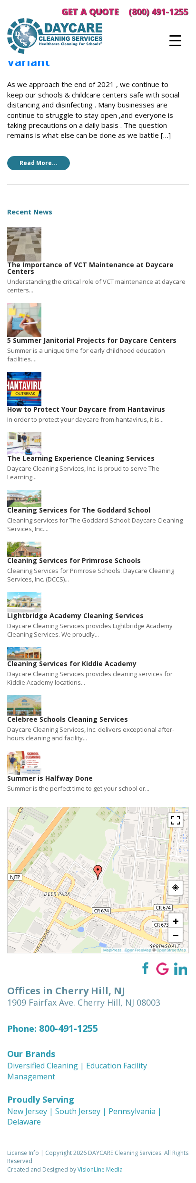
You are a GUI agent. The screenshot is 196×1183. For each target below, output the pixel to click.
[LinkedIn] (180, 968)
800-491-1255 (68, 1028)
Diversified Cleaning (42, 1065)
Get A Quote (89, 11)
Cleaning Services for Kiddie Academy (72, 663)
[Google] (162, 968)
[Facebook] (144, 968)
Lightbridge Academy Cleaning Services (75, 615)
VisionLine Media (100, 1169)
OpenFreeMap (138, 950)
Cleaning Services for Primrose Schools (74, 560)
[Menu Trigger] (175, 40)
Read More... (39, 163)
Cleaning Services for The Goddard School (78, 509)
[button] (98, 872)
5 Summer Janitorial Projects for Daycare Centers (91, 340)
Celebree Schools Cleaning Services (67, 719)
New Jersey (27, 1111)
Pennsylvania (132, 1111)
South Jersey (77, 1111)
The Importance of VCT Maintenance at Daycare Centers (90, 268)
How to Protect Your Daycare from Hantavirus (86, 409)
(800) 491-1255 (158, 11)
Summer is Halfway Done (50, 778)
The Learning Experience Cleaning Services (81, 458)
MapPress (112, 950)
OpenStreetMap (171, 950)
